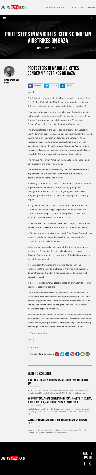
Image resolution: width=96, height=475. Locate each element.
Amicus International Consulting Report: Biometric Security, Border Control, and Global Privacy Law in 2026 (60, 400)
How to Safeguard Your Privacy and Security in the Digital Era (58, 381)
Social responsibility (57, 7)
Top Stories (78, 7)
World (91, 7)
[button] (4, 18)
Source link (33, 347)
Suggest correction (39, 333)
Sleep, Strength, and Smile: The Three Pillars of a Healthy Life (58, 421)
